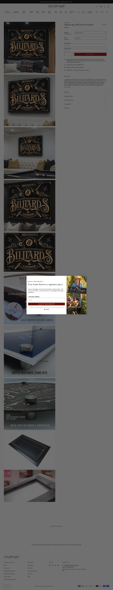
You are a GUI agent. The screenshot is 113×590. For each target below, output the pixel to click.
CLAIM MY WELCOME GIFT (46, 304)
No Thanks (46, 309)
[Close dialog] (84, 277)
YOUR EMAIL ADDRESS (34, 296)
